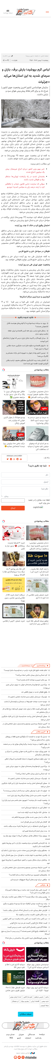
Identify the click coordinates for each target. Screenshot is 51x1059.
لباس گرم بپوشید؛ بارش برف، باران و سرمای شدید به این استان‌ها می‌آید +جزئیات (26, 75)
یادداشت (38, 1038)
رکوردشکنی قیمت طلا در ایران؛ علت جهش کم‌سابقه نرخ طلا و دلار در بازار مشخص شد (26, 710)
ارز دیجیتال (15, 1001)
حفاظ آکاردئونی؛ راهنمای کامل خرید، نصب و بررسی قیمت (27, 927)
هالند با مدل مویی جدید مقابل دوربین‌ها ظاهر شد (29, 817)
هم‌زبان (21, 1034)
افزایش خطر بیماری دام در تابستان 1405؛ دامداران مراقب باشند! (25, 910)
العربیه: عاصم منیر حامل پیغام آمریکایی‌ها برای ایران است (27, 795)
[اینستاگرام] (23, 1057)
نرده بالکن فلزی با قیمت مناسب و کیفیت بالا (31, 914)
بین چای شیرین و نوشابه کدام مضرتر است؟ (32, 679)
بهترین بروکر (25, 1001)
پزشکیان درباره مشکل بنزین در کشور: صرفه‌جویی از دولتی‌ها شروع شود (26, 862)
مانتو (47, 997)
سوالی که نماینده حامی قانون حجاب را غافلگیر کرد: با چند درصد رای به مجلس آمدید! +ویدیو (25, 185)
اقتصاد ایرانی (35, 1001)
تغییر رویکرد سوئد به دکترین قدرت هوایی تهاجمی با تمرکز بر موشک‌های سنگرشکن (27, 753)
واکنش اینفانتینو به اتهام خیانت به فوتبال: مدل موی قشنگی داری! (24, 855)
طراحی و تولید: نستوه (23, 1053)
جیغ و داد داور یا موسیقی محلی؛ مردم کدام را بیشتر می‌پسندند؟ (25, 790)
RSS (11, 1038)
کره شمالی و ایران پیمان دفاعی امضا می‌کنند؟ (31, 675)
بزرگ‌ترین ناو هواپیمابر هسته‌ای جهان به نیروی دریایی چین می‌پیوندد (28, 768)
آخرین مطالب (40, 732)
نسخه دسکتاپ (26, 1014)
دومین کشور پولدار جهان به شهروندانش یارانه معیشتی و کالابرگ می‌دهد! (27, 355)
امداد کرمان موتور (15, 997)
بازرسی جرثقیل (38, 997)
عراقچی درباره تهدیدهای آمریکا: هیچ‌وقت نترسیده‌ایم (29, 879)
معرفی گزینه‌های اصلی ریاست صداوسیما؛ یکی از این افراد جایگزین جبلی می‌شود (26, 785)
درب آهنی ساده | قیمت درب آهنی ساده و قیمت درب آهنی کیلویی (25, 918)
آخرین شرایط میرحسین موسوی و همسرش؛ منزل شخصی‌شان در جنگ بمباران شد (26, 725)
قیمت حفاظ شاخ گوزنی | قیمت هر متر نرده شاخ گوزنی (28, 923)
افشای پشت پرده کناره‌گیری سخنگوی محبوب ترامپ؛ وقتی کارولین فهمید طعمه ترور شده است (27, 362)
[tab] (42, 665)
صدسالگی (31, 1034)
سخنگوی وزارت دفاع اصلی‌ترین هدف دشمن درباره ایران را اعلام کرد (24, 850)
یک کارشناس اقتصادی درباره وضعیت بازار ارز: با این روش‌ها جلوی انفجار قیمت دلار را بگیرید (26, 845)
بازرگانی (42, 885)
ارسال (13, 508)
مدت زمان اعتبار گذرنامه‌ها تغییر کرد (34, 831)
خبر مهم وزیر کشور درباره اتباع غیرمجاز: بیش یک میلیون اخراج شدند (25, 170)
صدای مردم (10, 1034)
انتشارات (28, 1038)
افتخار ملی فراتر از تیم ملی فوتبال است (34, 822)
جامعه (37, 56)
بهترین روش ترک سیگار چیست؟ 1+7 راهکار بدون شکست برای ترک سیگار (26, 898)
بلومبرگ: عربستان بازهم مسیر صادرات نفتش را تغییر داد (27, 696)
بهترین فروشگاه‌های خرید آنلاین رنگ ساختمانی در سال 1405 (26, 938)
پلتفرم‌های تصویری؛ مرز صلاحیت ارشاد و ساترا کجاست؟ (28, 874)
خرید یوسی (45, 1001)
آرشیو (19, 1038)
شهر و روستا (29, 56)
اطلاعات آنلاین (25, 12)
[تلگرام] (15, 1057)
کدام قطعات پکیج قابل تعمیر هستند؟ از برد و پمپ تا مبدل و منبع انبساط (25, 932)
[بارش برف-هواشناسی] (25, 113)
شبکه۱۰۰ (42, 1034)
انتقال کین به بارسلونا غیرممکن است (34, 807)
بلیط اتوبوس (45, 1005)
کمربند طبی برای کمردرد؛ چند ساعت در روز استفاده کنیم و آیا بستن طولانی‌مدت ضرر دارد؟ (27, 891)
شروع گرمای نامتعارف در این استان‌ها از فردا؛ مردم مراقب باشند (25, 826)
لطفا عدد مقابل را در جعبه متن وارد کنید (39, 502)
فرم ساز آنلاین (28, 997)
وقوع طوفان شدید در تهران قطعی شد (34, 692)
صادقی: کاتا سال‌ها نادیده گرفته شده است (32, 812)
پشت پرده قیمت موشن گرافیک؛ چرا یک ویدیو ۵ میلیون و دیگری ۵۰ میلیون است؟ (26, 905)
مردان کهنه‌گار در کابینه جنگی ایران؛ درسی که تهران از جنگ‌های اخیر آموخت (25, 340)
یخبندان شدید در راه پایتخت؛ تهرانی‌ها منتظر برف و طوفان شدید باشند (25, 178)
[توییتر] (19, 1057)
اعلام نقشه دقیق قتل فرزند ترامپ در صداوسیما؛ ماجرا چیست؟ (25, 670)
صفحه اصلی (44, 56)
